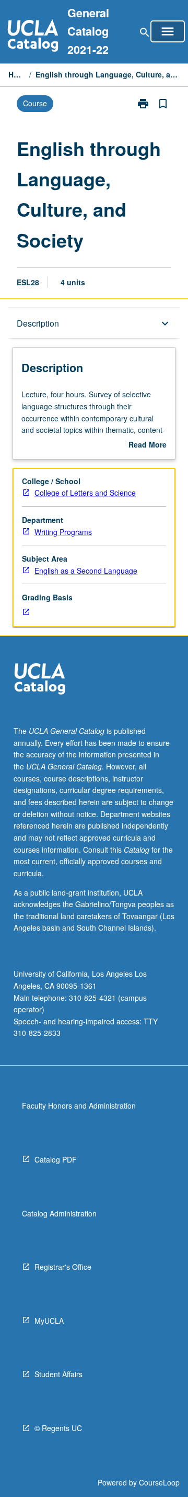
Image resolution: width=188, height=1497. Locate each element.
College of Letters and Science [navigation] (85, 492)
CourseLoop (159, 1482)
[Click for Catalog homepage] (33, 37)
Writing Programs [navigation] (63, 532)
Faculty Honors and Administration (79, 1105)
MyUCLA (49, 1320)
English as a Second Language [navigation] (85, 570)
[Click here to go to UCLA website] (40, 680)
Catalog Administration (59, 1213)
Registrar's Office (62, 1266)
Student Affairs (58, 1374)
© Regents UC (58, 1428)
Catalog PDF (55, 1159)
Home (16, 74)
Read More (147, 445)
